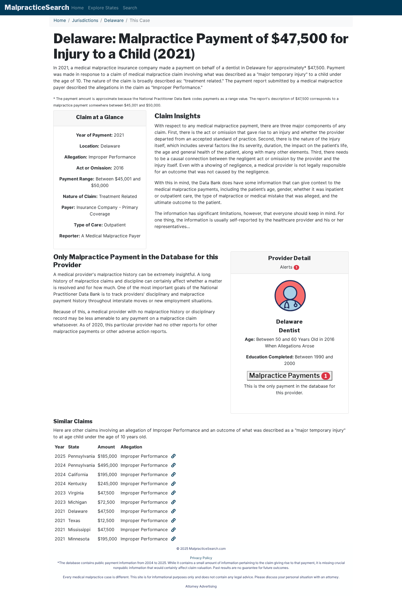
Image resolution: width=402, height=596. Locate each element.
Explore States (103, 7)
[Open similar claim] (173, 456)
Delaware (114, 20)
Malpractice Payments (288, 375)
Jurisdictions (85, 20)
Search (130, 7)
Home (77, 7)
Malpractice (36, 7)
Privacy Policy (201, 558)
